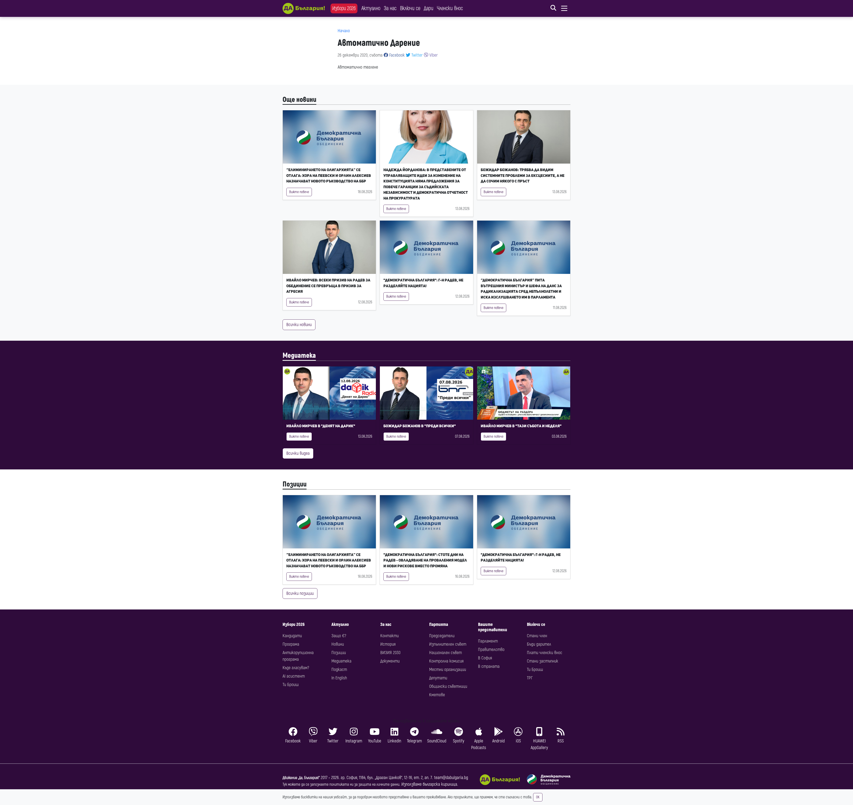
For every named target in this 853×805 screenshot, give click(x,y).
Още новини (299, 99)
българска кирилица (440, 784)
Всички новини (299, 324)
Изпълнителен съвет (447, 644)
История (388, 644)
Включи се (410, 8)
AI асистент (294, 676)
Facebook (396, 55)
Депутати (438, 678)
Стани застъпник (542, 661)
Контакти (389, 636)
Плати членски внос (544, 652)
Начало (344, 31)
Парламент (488, 641)
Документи (390, 661)
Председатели (441, 636)
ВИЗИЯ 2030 (390, 652)
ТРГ (530, 678)
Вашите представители (492, 627)
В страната (489, 666)
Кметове (437, 695)
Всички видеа (298, 453)
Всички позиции (300, 593)
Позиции (295, 484)
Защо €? (338, 636)
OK (538, 797)
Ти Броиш (291, 684)
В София (485, 658)
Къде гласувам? (296, 668)
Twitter (416, 55)
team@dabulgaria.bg (451, 777)
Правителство (491, 649)
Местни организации (447, 669)
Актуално (370, 8)
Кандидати (292, 636)
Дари (428, 8)
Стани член (537, 636)
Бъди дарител (539, 644)
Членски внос (450, 8)
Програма (291, 644)
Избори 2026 (344, 8)
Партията (438, 624)
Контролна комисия (446, 661)
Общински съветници (448, 686)
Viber (433, 55)
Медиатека (299, 355)
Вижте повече (299, 192)
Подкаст (339, 669)
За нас (390, 8)
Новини (337, 644)
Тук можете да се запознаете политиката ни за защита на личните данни (341, 784)
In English (339, 678)
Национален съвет (445, 652)
